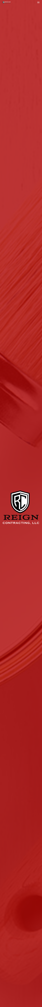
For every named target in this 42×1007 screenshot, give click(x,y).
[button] (38, 2)
